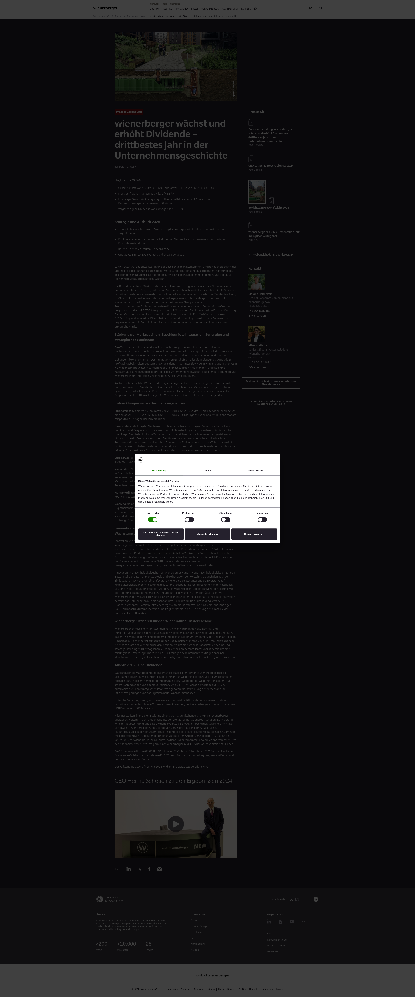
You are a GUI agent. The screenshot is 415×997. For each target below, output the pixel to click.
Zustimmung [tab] (159, 470)
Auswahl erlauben (207, 534)
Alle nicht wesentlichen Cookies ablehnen (161, 534)
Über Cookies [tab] (256, 470)
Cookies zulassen (254, 534)
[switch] (189, 519)
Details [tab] (208, 470)
